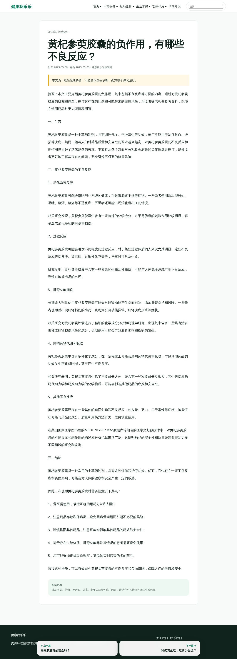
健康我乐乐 (21, 6)
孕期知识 (175, 6)
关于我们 (162, 638)
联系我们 (176, 638)
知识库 (52, 31)
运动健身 (126, 6)
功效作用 (158, 6)
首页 (96, 6)
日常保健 (109, 6)
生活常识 (142, 6)
